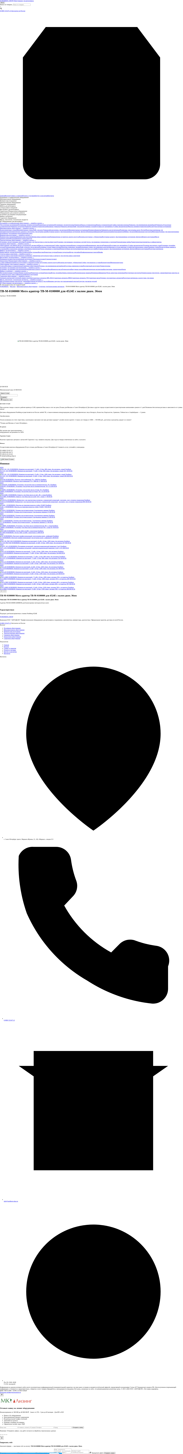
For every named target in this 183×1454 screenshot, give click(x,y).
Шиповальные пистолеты (143, 231)
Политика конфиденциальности (10, 1392)
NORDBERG (4, 286)
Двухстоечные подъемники (9, 225)
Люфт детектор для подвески (29, 247)
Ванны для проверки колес (12, 233)
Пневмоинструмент (6, 259)
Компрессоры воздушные (12, 631)
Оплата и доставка (29, 196)
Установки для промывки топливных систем (71, 242)
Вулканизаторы (107, 231)
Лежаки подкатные (63, 252)
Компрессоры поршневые (8, 237)
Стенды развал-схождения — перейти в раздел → (16, 254)
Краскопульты (105, 262)
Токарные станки (153, 247)
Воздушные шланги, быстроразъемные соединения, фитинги (67, 231)
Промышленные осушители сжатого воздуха (64, 237)
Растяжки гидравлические (14, 266)
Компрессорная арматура (24, 238)
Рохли (151, 226)
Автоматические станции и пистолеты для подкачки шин (28, 231)
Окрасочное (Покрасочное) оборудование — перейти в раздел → (21, 261)
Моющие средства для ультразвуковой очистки (63, 281)
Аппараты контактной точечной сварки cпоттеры (16, 278)
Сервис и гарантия (16, 196)
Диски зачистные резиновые (115, 273)
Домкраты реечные (66, 226)
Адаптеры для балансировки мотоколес (51, 286)
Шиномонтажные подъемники (78, 230)
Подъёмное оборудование (12, 628)
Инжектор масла (56, 269)
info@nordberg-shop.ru (11, 1201)
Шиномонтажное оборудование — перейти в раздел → (18, 228)
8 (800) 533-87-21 (5, 623)
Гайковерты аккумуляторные (110, 230)
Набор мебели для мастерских (10, 252)
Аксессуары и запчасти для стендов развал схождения (62, 255)
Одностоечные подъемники (162, 226)
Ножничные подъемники (46, 225)
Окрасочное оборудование (12, 637)
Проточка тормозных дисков (70, 247)
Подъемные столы (89, 226)
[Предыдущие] (1, 591)
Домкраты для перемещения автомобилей (142, 225)
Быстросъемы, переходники (112, 269)
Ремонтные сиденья (50, 252)
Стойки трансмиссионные (120, 225)
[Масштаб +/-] (6, 1434)
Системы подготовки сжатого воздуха (45, 262)
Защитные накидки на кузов (86, 249)
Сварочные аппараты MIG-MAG (43, 278)
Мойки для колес (129, 231)
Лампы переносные (33, 249)
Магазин (13, 286)
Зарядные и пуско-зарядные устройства (121, 247)
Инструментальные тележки (29, 252)
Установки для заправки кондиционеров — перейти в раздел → (21, 267)
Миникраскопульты (116, 262)
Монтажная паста (33, 281)
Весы (49, 269)
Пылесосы (7, 274)
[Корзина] (91, 194)
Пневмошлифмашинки (94, 231)
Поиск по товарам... (6, 4)
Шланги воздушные (148, 237)
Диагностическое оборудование (14, 633)
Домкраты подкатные (17, 226)
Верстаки (41, 252)
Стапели (3, 266)
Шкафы (100, 252)
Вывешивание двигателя (95, 245)
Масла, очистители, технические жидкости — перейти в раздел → (21, 279)
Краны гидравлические (104, 225)
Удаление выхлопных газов (152, 245)
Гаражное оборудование (12, 635)
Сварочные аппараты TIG (80, 278)
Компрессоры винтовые (24, 237)
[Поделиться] (2, 1434)
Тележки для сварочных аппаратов (111, 278)
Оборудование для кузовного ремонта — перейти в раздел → (20, 264)
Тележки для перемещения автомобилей (52, 266)
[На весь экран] (4, 1434)
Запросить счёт (7, 400)
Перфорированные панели (89, 252)
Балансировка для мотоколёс (59, 230)
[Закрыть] (2, 1394)
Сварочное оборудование (31, 266)
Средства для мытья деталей (87, 281)
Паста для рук (43, 281)
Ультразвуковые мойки (123, 242)
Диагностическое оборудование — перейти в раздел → (18, 240)
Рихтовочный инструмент (91, 266)
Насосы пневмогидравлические (138, 226)
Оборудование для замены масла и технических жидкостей (19, 245)
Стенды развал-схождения (8, 255)
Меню (2, 2)
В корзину (3, 397)
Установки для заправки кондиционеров (13, 269)
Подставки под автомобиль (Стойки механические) (111, 226)
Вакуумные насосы (77, 269)
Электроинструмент (39, 259)
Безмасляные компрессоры (41, 237)
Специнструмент (51, 259)
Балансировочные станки (8, 230)
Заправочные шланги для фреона (37, 269)
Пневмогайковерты (94, 230)
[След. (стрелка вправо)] (2, 1436)
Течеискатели (66, 269)
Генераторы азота (26, 233)
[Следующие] (4, 591)
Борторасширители (118, 231)
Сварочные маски (94, 278)
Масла (2, 281)
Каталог (7, 196)
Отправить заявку (78, 1427)
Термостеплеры (105, 266)
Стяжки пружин (56, 247)
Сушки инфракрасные (7, 262)
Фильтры (13, 238)
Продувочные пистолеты (133, 273)
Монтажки (155, 231)
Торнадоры (47, 273)
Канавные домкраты (53, 226)
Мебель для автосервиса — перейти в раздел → (15, 250)
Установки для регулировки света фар (12, 242)
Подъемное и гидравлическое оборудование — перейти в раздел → (22, 223)
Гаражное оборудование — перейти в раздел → (15, 243)
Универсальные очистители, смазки (153, 273)
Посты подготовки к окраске (23, 262)
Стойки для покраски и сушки (91, 262)
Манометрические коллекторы (93, 269)
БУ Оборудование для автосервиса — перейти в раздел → (19, 283)
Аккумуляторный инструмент (22, 259)
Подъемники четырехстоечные (28, 225)
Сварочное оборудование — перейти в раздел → (16, 276)
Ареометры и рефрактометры (152, 242)
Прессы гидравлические (88, 225)
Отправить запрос (109, 1453)
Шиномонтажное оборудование (27, 286)
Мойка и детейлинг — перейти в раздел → (14, 271)
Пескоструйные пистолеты (68, 249)
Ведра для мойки (75, 252)
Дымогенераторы (136, 242)
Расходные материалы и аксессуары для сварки (138, 278)
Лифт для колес (78, 226)
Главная (2, 196)
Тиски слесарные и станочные (50, 249)
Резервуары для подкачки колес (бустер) (133, 230)
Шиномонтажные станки (25, 230)
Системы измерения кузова (74, 266)
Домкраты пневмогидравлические (36, 226)
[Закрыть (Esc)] (1, 1434)
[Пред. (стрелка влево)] (1, 1436)
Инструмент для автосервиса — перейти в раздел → (17, 257)
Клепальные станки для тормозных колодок (94, 247)
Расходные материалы (156, 249)
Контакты (51, 196)
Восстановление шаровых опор (17, 249)
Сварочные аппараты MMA (63, 278)
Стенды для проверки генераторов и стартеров (101, 242)
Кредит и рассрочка (41, 196)
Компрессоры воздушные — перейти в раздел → (16, 235)
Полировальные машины (83, 273)
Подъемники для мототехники (64, 225)
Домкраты (46, 230)
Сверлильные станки (141, 247)
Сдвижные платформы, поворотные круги (31, 255)
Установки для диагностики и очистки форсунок (41, 242)
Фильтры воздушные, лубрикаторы (90, 237)
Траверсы (77, 225)
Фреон (124, 269)
